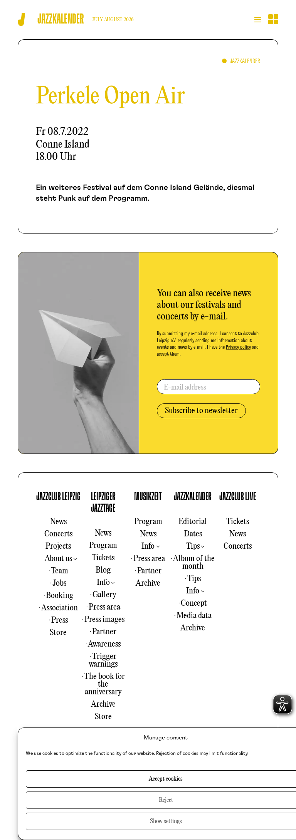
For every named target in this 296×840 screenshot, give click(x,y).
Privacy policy (238, 347)
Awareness (104, 644)
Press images (104, 619)
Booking (59, 595)
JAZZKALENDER (193, 496)
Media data (194, 615)
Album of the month (194, 562)
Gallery (104, 595)
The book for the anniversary (104, 684)
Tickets (103, 558)
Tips (193, 546)
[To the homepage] (21, 19)
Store (58, 632)
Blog (103, 570)
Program (103, 545)
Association (59, 608)
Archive (103, 704)
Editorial (192, 521)
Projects (58, 546)
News (58, 521)
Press (59, 620)
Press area (104, 607)
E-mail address (185, 387)
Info (103, 582)
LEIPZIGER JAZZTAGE (103, 502)
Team (59, 571)
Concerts (58, 534)
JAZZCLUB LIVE (237, 496)
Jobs (59, 583)
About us (58, 558)
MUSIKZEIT (148, 496)
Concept (194, 603)
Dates (193, 534)
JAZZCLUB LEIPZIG (58, 496)
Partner (104, 632)
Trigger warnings (103, 660)
